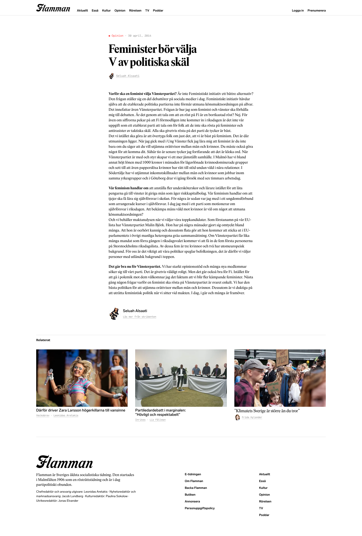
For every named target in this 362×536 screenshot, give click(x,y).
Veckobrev (42, 415)
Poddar (158, 10)
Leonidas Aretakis (66, 415)
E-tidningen (193, 474)
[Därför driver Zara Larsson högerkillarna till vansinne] (82, 378)
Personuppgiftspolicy (200, 508)
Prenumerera (317, 10)
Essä (95, 10)
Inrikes (140, 419)
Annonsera (192, 501)
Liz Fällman (158, 419)
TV (147, 10)
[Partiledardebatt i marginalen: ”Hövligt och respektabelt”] (181, 378)
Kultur (106, 10)
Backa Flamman (196, 488)
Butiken (190, 495)
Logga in (298, 10)
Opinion (119, 10)
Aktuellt (82, 10)
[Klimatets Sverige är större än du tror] (280, 378)
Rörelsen (135, 10)
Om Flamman (194, 481)
